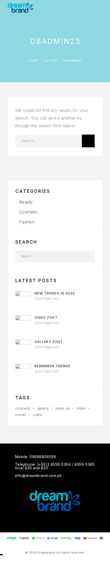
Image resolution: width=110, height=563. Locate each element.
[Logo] (20, 8)
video (37, 415)
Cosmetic (28, 211)
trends (20, 415)
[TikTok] (65, 521)
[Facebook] (45, 521)
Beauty (26, 202)
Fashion (27, 221)
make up (63, 408)
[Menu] (100, 7)
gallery (43, 408)
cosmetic (23, 408)
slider (81, 408)
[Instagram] (55, 521)
